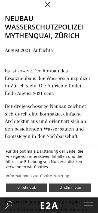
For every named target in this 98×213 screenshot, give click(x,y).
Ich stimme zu (70, 187)
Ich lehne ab (26, 187)
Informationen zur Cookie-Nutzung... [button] (39, 175)
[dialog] (49, 170)
